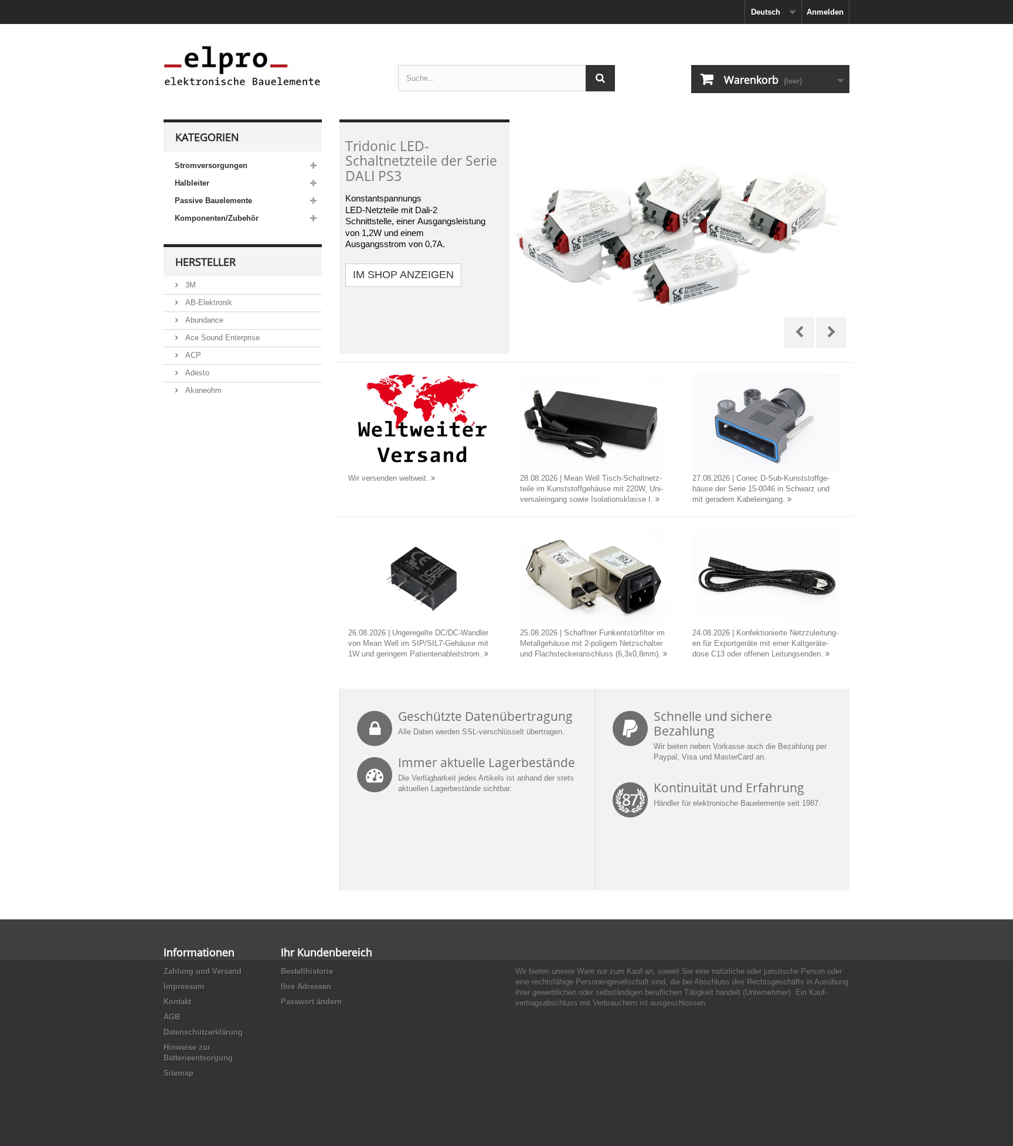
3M (189, 284)
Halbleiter (192, 183)
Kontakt (177, 1001)
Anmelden (825, 12)
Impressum (184, 986)
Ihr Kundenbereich (326, 952)
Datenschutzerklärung (203, 1032)
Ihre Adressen (306, 986)
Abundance (203, 320)
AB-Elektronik (207, 302)
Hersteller (205, 262)
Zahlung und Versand (203, 971)
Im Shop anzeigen (403, 274)
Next (831, 332)
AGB (172, 1016)
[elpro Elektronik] (272, 65)
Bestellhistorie (307, 971)
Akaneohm (202, 390)
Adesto (196, 372)
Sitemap (178, 1073)
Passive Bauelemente (213, 200)
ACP (192, 355)
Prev (799, 332)
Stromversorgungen (211, 165)
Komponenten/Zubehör (217, 218)
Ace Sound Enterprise (221, 337)
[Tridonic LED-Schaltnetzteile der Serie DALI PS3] (594, 236)
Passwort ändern (311, 1001)
